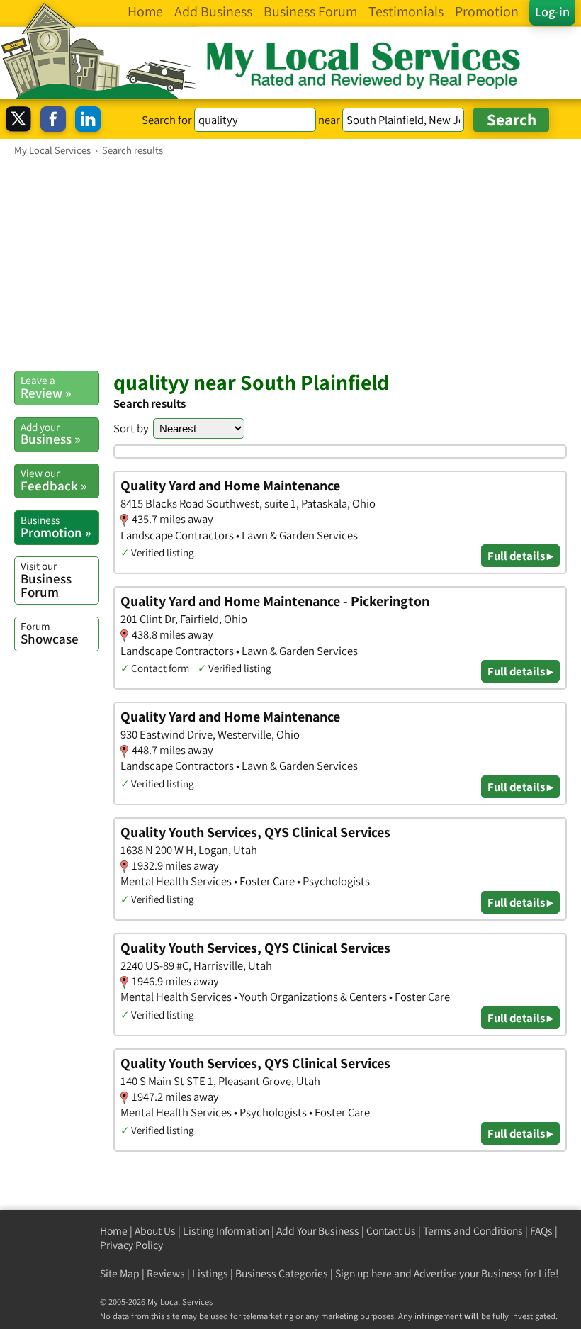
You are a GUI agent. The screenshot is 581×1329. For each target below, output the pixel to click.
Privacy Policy (131, 1245)
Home (114, 1231)
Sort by (131, 428)
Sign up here (363, 1273)
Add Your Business (317, 1231)
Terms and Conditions (473, 1231)
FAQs (541, 1231)
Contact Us (391, 1231)
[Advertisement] (290, 263)
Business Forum (46, 579)
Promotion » (56, 526)
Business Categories (281, 1273)
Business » (50, 434)
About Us (155, 1231)
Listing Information (226, 1231)
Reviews (166, 1273)
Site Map (120, 1273)
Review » (46, 387)
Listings (210, 1273)
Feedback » (53, 480)
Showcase (50, 633)
